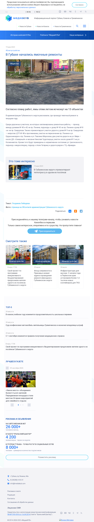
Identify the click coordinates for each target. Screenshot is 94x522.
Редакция (11, 495)
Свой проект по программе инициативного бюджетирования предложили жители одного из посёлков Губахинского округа (17, 278)
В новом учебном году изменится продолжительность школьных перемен (39, 314)
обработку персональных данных (21, 7)
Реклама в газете (14, 491)
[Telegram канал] (80, 12)
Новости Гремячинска (63, 26)
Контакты (11, 498)
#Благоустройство (13, 50)
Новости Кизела (43, 26)
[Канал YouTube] (65, 12)
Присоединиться (47, 231)
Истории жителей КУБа (21, 35)
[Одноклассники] (75, 12)
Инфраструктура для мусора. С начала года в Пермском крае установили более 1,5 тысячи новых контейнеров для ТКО (70, 277)
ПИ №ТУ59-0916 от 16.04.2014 (18, 514)
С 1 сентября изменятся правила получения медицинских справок (35, 336)
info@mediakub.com (17, 483)
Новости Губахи (25, 26)
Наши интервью (76, 35)
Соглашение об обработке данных (20, 502)
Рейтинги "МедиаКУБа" (50, 35)
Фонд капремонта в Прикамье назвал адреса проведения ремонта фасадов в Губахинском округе (43, 275)
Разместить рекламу (47, 457)
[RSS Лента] (85, 12)
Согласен (79, 5)
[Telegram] (81, 211)
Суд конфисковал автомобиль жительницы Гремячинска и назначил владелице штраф (44, 325)
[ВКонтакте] (70, 12)
